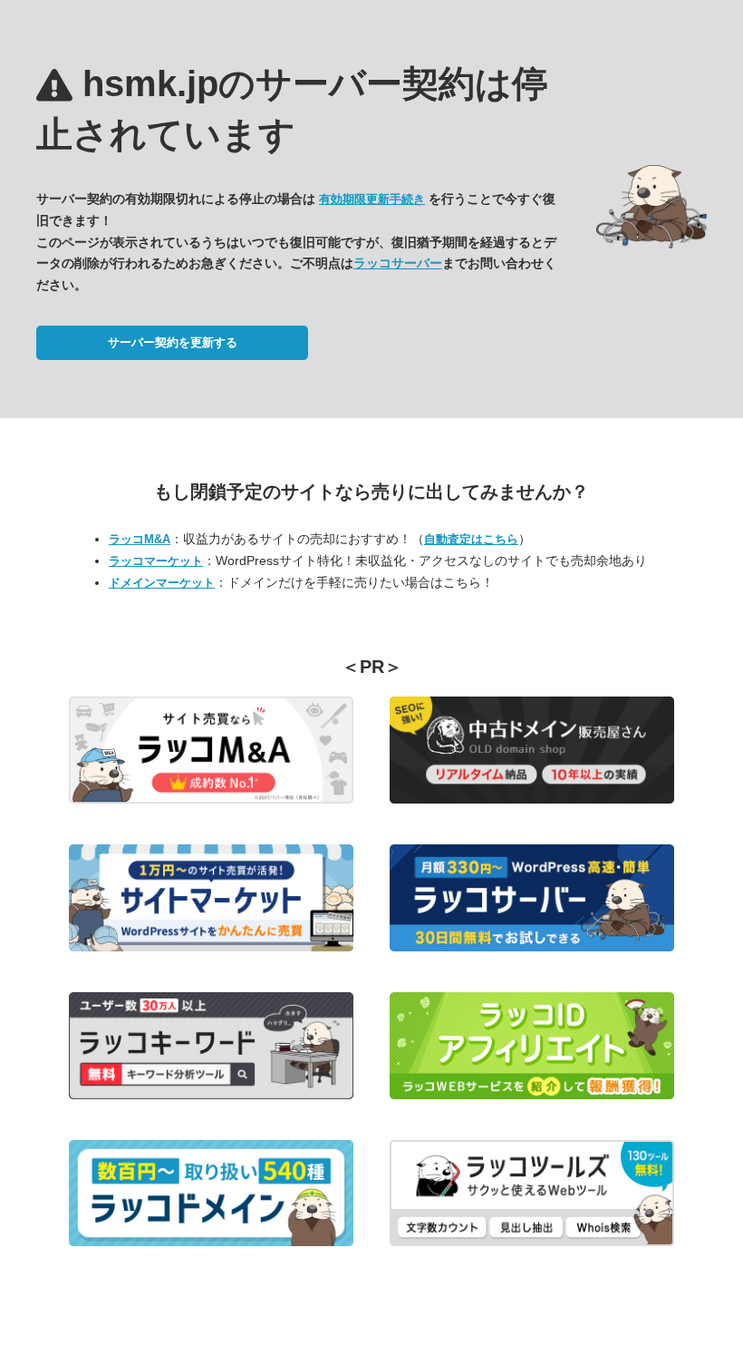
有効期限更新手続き (372, 199)
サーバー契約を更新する (172, 342)
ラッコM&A (139, 539)
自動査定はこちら (471, 539)
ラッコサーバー (397, 263)
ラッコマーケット (156, 561)
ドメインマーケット (162, 583)
